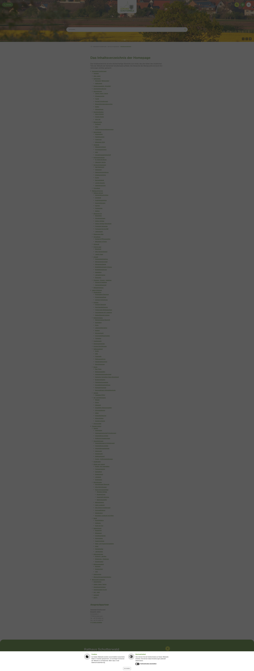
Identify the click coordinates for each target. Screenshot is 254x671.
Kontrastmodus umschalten (148, 664)
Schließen (127, 668)
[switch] (137, 664)
